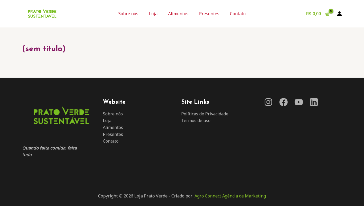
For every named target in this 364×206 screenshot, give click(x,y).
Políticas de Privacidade (204, 114)
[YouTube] (298, 102)
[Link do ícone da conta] (339, 13)
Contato (238, 14)
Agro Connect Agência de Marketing (230, 196)
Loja (153, 14)
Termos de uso (196, 120)
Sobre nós (128, 14)
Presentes (209, 14)
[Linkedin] (314, 102)
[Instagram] (268, 102)
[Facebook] (283, 102)
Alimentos (178, 14)
